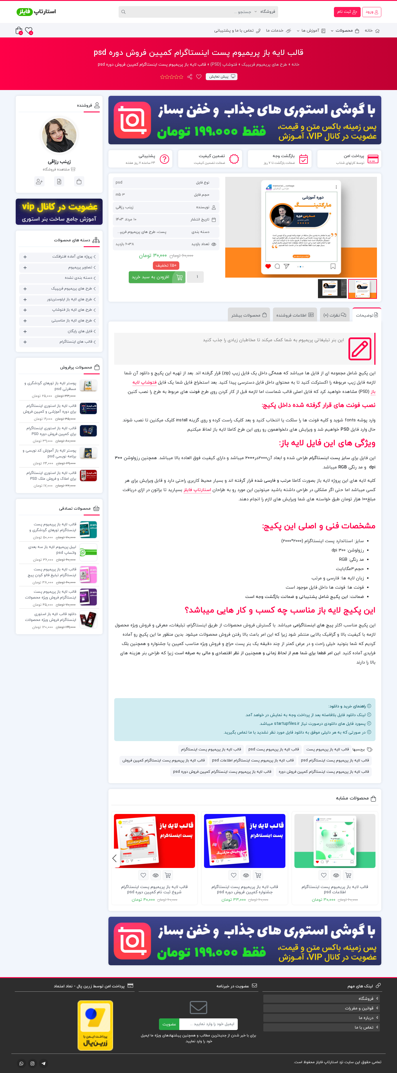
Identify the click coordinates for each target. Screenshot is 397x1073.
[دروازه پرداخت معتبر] (95, 1025)
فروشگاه (366, 999)
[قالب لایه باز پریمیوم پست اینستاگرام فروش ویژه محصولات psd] (87, 596)
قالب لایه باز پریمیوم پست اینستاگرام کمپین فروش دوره (324, 771)
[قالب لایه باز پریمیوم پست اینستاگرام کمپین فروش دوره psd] (301, 227)
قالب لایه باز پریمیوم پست (327, 749)
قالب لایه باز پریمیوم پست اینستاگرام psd (335, 760)
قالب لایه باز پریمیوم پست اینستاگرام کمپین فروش (163, 760)
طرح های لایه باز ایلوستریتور (69, 299)
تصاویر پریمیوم (80, 267)
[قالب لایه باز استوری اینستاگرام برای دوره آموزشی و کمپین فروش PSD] (87, 408)
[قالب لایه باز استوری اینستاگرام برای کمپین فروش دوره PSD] (87, 430)
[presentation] (114, 858)
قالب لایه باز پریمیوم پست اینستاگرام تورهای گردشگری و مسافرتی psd (52, 527)
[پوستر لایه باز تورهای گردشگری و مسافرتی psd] (87, 385)
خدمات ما (274, 30)
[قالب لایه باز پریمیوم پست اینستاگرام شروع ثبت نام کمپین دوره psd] (154, 841)
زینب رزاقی (124, 207)
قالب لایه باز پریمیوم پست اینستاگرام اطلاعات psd (253, 760)
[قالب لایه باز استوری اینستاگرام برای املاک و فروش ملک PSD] (87, 475)
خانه (369, 30)
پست (162, 232)
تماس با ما (364, 1027)
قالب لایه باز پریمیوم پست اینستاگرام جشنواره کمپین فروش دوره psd (245, 889)
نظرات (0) (331, 315)
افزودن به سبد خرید (150, 277)
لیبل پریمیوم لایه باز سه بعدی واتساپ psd (52, 550)
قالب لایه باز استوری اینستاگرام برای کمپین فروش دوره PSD (51, 431)
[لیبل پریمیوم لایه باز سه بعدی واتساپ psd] (87, 552)
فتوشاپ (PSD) (223, 64)
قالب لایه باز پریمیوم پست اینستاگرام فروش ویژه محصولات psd (50, 595)
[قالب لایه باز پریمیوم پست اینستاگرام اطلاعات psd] (334, 841)
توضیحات (364, 315)
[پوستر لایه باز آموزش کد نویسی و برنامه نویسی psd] (87, 453)
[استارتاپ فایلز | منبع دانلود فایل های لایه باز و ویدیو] (36, 12)
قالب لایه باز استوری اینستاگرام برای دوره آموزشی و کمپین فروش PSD (49, 409)
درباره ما (366, 1018)
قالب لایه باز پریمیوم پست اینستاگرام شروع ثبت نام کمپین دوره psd (154, 889)
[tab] (365, 314)
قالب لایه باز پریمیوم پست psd (273, 749)
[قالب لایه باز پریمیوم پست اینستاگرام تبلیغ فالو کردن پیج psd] (87, 574)
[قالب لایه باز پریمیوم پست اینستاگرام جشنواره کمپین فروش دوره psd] (244, 841)
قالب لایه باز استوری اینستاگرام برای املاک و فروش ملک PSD (51, 475)
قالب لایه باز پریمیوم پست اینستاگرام (211, 749)
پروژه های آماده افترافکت (72, 256)
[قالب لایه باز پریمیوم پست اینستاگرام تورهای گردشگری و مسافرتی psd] (87, 529)
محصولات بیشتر (245, 315)
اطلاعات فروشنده (291, 315)
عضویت (169, 1024)
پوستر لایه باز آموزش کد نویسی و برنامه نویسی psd (49, 453)
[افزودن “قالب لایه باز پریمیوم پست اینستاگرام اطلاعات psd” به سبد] (348, 875)
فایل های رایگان (80, 331)
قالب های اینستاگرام (76, 341)
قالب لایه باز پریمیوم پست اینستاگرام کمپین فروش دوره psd (222, 771)
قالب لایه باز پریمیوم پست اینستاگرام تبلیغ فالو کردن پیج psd (52, 572)
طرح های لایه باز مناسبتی (71, 320)
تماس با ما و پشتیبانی (234, 30)
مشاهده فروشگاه (57, 169)
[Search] (124, 12)
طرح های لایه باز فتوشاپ (72, 309)
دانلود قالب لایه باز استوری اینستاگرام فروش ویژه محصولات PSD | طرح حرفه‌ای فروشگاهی (50, 617)
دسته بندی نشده (78, 278)
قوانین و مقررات (359, 1008)
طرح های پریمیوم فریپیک (264, 64)
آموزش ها (310, 30)
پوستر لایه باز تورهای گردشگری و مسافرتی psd (50, 386)
